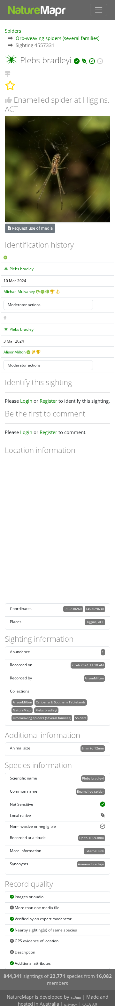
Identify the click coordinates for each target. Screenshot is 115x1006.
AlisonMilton (15, 352)
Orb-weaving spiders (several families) (57, 38)
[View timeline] (100, 60)
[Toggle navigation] (98, 10)
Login (26, 401)
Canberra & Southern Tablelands (61, 702)
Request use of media (32, 228)
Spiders (13, 31)
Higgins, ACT (95, 622)
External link (94, 851)
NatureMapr (22, 710)
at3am (76, 997)
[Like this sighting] (8, 100)
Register (48, 401)
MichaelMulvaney (19, 291)
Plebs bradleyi (22, 269)
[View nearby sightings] (8, 73)
